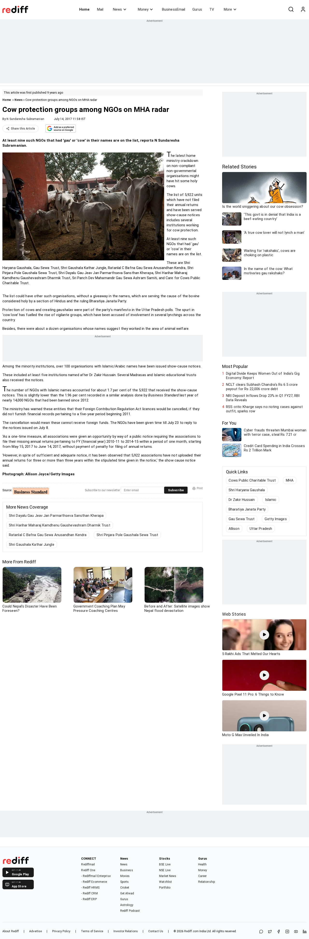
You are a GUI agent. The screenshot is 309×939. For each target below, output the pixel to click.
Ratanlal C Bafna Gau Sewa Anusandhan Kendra (47, 535)
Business (126, 870)
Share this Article (23, 128)
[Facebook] (279, 932)
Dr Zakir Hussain (242, 499)
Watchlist (165, 882)
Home (84, 9)
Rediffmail (88, 864)
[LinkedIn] (305, 932)
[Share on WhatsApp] (261, 932)
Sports (124, 882)
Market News (167, 876)
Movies (125, 876)
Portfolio (164, 887)
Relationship (206, 882)
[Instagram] (287, 932)
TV (211, 9)
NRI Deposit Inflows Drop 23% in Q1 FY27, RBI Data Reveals (263, 398)
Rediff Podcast (130, 910)
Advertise (35, 931)
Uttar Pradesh (261, 528)
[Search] (291, 9)
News (117, 9)
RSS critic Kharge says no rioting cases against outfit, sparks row (264, 409)
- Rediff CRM (89, 893)
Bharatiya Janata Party (247, 509)
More (228, 9)
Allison (234, 528)
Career (202, 876)
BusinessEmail (173, 9)
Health (202, 864)
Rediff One (88, 870)
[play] (264, 635)
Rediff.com (191, 931)
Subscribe (176, 490)
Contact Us (155, 931)
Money (143, 9)
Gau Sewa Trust (241, 519)
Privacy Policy (61, 931)
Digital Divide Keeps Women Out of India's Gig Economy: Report (263, 375)
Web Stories (234, 614)
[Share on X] (270, 932)
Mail (100, 9)
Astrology (126, 905)
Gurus (197, 9)
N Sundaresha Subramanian (25, 119)
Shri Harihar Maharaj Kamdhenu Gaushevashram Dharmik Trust (59, 525)
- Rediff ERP (89, 899)
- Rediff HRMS (90, 887)
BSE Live (164, 864)
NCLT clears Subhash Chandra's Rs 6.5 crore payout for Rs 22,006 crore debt (262, 386)
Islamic (271, 499)
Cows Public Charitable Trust (252, 480)
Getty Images (276, 519)
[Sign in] (303, 9)
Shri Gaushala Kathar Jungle (31, 544)
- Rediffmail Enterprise (95, 876)
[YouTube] (296, 932)
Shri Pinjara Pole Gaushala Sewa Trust (127, 535)
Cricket (124, 887)
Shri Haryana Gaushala (247, 490)
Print (200, 488)
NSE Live (164, 870)
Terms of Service (92, 931)
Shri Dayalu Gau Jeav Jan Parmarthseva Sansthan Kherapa (56, 515)
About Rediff (10, 931)
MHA (290, 480)
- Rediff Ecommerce (94, 882)
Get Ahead (127, 893)
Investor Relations (125, 931)
